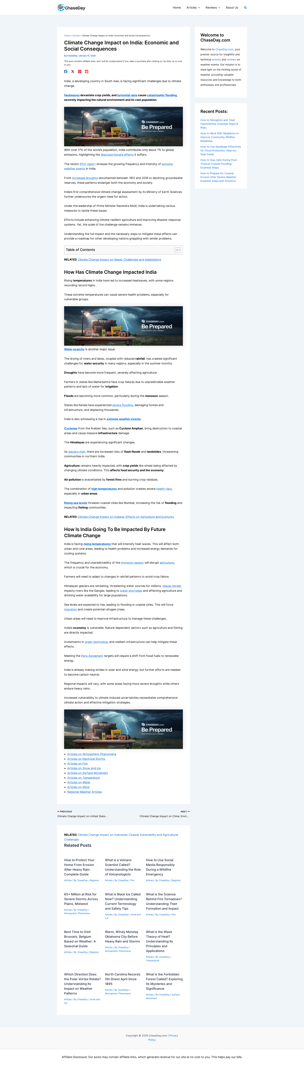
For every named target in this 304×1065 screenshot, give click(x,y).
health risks (164, 488)
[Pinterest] (79, 71)
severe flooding (122, 405)
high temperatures (104, 488)
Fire (132, 880)
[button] (198, 7)
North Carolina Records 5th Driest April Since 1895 (122, 979)
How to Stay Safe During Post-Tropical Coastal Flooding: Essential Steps (219, 163)
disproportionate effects (117, 154)
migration (70, 609)
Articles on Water (78, 782)
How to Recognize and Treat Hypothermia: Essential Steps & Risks (219, 123)
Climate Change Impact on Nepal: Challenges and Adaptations (119, 259)
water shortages (131, 590)
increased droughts (85, 178)
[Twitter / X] (72, 71)
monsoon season (132, 562)
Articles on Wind (78, 787)
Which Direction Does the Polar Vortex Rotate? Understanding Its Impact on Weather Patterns (82, 983)
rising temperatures (97, 544)
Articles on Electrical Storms (86, 759)
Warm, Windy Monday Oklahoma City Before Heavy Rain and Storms (122, 936)
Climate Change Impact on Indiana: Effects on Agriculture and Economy (126, 516)
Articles (68, 880)
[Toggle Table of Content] (176, 250)
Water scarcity (74, 349)
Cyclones (70, 428)
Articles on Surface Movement (87, 773)
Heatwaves (72, 95)
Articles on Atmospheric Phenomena (91, 754)
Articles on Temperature (83, 777)
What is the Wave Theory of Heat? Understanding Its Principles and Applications (159, 941)
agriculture (167, 562)
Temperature (152, 960)
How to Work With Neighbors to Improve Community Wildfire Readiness (219, 137)
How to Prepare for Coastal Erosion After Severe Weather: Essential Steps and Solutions (218, 177)
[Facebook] (65, 71)
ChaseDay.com (224, 49)
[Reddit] (86, 71)
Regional (94, 880)
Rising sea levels (75, 503)
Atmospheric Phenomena (77, 913)
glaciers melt (76, 451)
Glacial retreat (171, 586)
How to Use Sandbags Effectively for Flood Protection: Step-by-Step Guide (220, 150)
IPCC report (88, 164)
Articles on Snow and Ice (84, 768)
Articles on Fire (77, 763)
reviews (231, 59)
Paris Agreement (92, 655)
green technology (96, 642)
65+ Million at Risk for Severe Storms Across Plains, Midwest (81, 899)
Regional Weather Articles (84, 791)
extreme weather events (124, 419)
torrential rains (127, 95)
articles (216, 59)
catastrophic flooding (162, 95)
